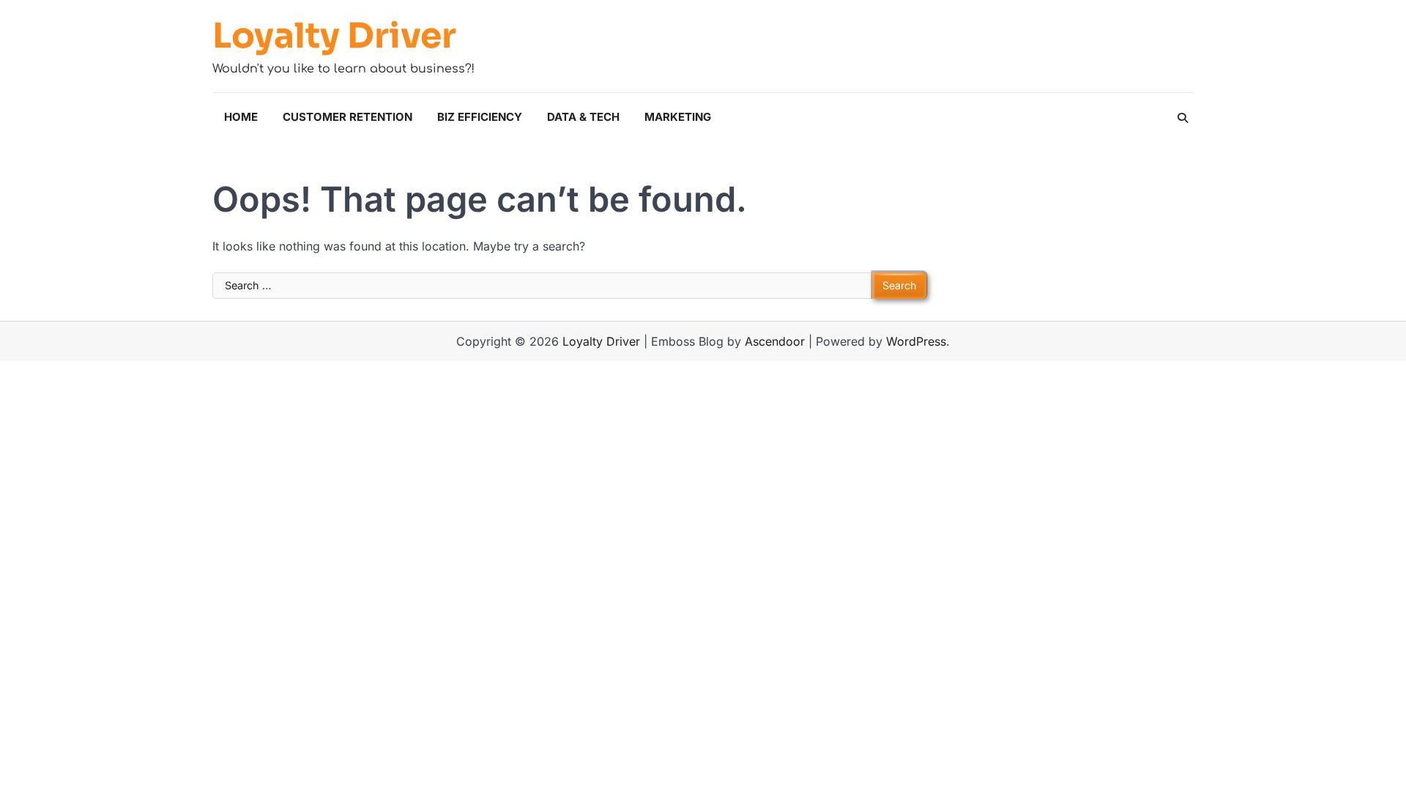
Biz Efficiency (479, 117)
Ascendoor (775, 341)
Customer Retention (347, 117)
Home (241, 117)
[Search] (1183, 118)
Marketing (677, 117)
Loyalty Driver (334, 35)
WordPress (916, 341)
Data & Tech (583, 117)
